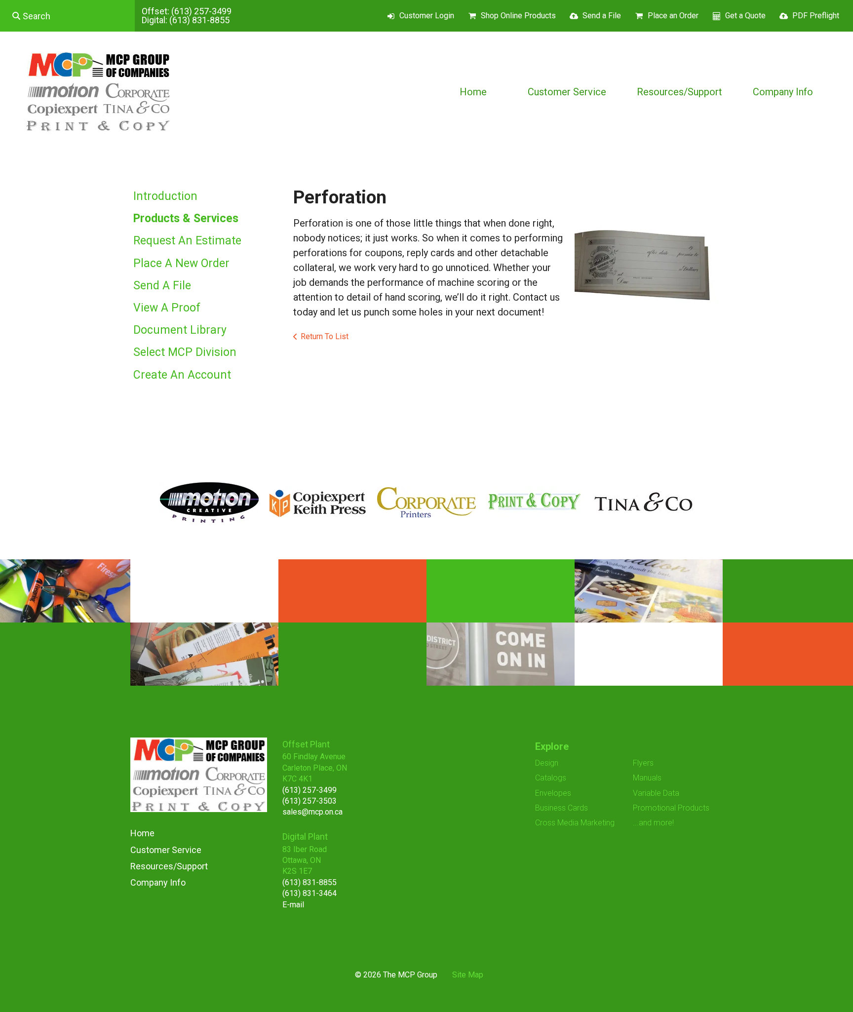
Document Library (180, 330)
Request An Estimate (187, 240)
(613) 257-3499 (201, 11)
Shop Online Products (518, 15)
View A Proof (166, 307)
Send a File (601, 15)
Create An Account (182, 375)
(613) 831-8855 (199, 20)
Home (473, 92)
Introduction (165, 196)
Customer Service (567, 92)
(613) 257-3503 (309, 801)
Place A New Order (181, 263)
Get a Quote (745, 15)
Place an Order (673, 15)
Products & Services (185, 218)
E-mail (293, 904)
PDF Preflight (815, 15)
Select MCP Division (184, 352)
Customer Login (426, 15)
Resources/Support (679, 92)
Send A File (162, 285)
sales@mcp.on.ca (312, 812)
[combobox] (67, 16)
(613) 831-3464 (309, 893)
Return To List (325, 336)
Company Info (783, 92)
